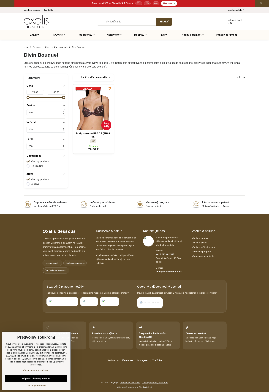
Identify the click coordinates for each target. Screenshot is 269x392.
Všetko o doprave (200, 238)
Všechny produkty (40, 161)
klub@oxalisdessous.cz (169, 271)
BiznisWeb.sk (145, 387)
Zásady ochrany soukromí (155, 382)
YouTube (157, 360)
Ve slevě (35, 184)
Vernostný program (201, 251)
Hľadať (164, 21)
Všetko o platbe (199, 242)
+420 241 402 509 (165, 254)
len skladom (37, 166)
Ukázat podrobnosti (36, 385)
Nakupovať (169, 3)
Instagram (142, 360)
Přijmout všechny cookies (36, 378)
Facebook (127, 360)
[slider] (28, 97)
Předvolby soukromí (130, 382)
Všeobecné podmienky (203, 256)
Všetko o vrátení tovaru (203, 247)
